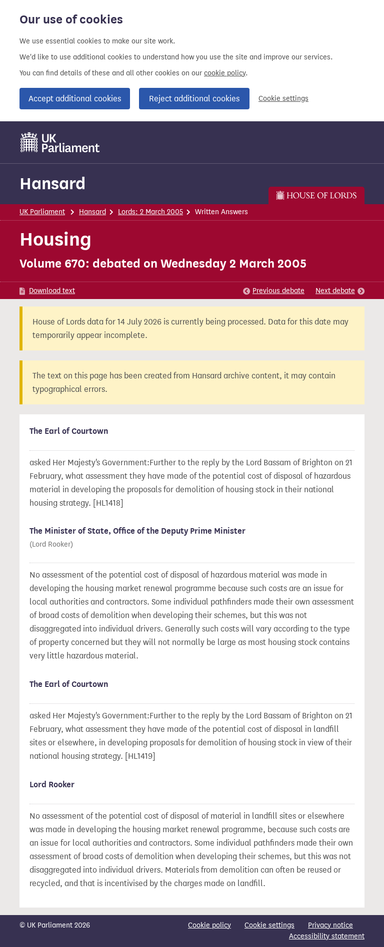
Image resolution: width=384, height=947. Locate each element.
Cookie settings (283, 98)
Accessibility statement (326, 936)
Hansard (53, 183)
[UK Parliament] (60, 142)
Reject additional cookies (194, 98)
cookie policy (225, 73)
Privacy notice (330, 925)
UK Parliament (42, 212)
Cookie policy (209, 925)
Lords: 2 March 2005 (150, 212)
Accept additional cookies (74, 98)
